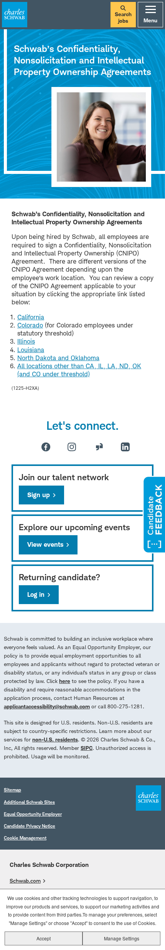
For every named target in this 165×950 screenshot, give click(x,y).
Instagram (72, 447)
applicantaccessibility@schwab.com (47, 706)
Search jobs (123, 17)
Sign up (38, 495)
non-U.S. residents (55, 739)
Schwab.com (25, 880)
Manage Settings (121, 938)
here (64, 681)
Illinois (26, 341)
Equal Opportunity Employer (33, 814)
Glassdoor (99, 447)
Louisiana (30, 350)
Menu (150, 20)
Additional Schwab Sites (29, 802)
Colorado (30, 325)
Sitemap (12, 790)
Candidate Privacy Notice (29, 826)
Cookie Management (25, 838)
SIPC (86, 748)
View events (45, 544)
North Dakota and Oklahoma (58, 358)
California (30, 317)
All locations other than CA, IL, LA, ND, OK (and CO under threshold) (79, 370)
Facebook (45, 446)
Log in (36, 594)
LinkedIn (125, 446)
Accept (43, 938)
